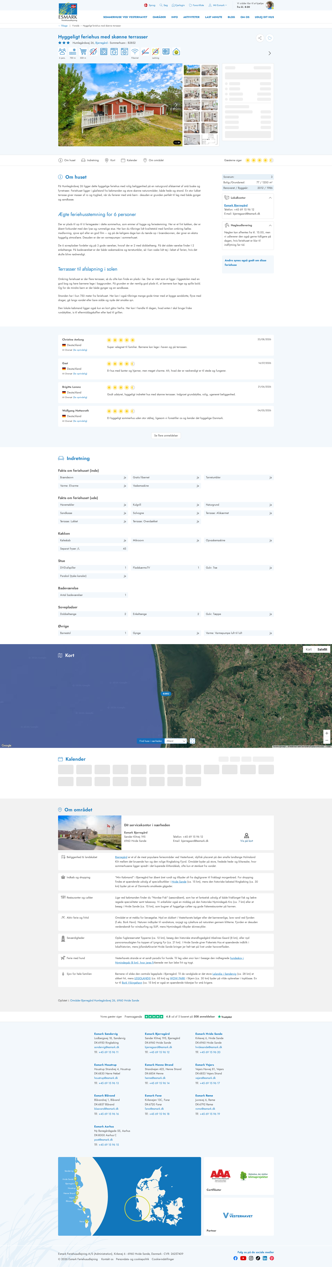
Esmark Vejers (204, 1065)
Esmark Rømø (204, 1096)
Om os (245, 17)
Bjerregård (101, 43)
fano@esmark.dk (154, 1109)
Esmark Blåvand (104, 1096)
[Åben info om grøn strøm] (175, 53)
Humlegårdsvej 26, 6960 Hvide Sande (116, 1000)
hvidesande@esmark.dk (208, 1047)
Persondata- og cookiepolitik (132, 1259)
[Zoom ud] (326, 740)
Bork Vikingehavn (132, 983)
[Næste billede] (270, 53)
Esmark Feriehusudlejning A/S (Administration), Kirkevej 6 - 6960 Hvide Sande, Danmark (110, 1254)
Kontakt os (107, 1259)
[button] (166, 694)
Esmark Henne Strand (159, 1065)
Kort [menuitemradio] (309, 649)
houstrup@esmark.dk (106, 1078)
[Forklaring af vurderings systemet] (64, 43)
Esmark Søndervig (106, 1034)
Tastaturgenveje (279, 747)
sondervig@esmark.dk (106, 1047)
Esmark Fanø (153, 1096)
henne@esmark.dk (155, 1078)
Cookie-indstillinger (163, 1259)
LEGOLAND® (142, 978)
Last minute (213, 17)
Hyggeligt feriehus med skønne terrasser (102, 25)
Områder (159, 17)
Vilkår (328, 747)
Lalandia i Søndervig (224, 974)
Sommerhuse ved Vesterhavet (125, 17)
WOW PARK (177, 978)
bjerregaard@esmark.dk (158, 1047)
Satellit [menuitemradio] (322, 649)
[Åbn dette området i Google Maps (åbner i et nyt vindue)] (6, 745)
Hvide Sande (179, 882)
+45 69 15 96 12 (193, 837)
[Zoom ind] (326, 733)
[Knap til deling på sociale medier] (260, 38)
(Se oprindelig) (80, 350)
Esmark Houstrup (105, 1065)
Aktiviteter (191, 17)
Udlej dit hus (264, 17)
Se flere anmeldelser (166, 435)
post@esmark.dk (103, 1140)
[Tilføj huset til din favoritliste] (270, 38)
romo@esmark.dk (205, 1109)
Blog (231, 17)
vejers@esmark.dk (205, 1078)
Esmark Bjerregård (236, 205)
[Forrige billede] (64, 104)
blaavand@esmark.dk (106, 1109)
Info (174, 17)
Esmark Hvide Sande (208, 1034)
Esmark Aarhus (104, 1126)
